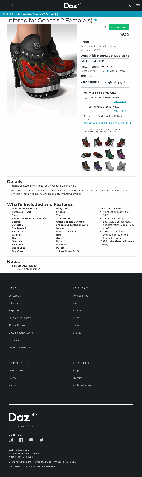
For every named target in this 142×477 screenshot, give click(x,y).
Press (76, 317)
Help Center (15, 310)
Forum (12, 385)
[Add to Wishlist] (104, 27)
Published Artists (82, 385)
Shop (76, 370)
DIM (102, 70)
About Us (78, 310)
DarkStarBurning (108, 46)
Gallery (12, 378)
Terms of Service (42, 461)
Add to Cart (119, 27)
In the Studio (16, 370)
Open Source (16, 340)
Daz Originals (88, 46)
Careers (77, 325)
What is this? (120, 101)
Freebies (77, 378)
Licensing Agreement (20, 461)
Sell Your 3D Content (20, 317)
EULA (73, 461)
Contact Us (15, 295)
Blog (75, 303)
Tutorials (13, 303)
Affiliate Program (17, 325)
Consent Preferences (20, 347)
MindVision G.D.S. (91, 50)
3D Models (8, 14)
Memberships (80, 295)
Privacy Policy (61, 461)
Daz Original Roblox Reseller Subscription (108, 122)
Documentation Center (21, 332)
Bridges (77, 332)
